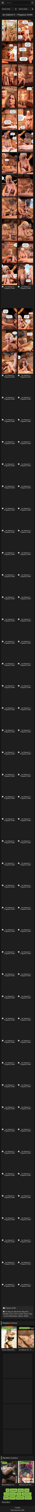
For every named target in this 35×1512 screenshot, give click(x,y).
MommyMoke (23, 1463)
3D (6, 1311)
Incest (6, 1316)
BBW (6, 1498)
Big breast (17, 1311)
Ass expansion (10, 1494)
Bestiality (20, 1498)
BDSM (12, 1498)
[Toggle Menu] (2, 2)
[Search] (32, 2)
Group (26, 1314)
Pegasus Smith (10, 1308)
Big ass (10, 1311)
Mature (20, 1316)
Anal (26, 1490)
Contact (17, 1507)
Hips (30, 1314)
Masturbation (13, 1316)
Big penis (25, 1311)
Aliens (21, 1490)
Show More (6, 1502)
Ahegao (13, 1490)
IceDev (4, 1463)
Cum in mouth (18, 1314)
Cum (11, 1314)
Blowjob (6, 1314)
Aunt (18, 1494)
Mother (26, 1316)
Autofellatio (26, 1494)
